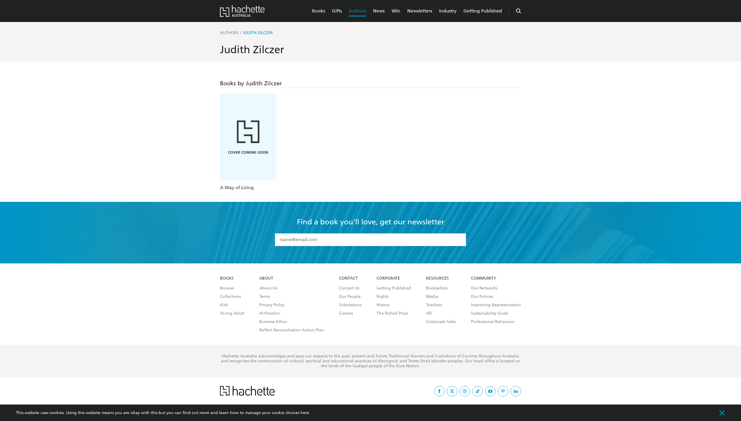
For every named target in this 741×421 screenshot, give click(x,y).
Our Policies (482, 297)
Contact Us (349, 288)
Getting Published (482, 11)
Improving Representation (496, 305)
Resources (437, 278)
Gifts (337, 11)
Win (396, 11)
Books (318, 11)
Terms (264, 297)
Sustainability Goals (489, 313)
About (266, 278)
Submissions (350, 305)
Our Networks (484, 288)
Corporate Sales (441, 322)
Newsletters (419, 11)
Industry (447, 11)
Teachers (434, 305)
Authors (357, 11)
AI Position (269, 313)
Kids (224, 305)
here (304, 412)
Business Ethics (273, 322)
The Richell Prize (392, 313)
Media (432, 297)
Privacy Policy (272, 305)
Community (483, 278)
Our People (350, 297)
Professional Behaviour (493, 322)
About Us (268, 288)
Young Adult (232, 313)
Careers (346, 313)
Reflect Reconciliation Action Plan (291, 330)
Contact (348, 278)
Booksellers (436, 288)
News (379, 11)
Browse (227, 288)
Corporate (388, 278)
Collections (230, 297)
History (383, 305)
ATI (429, 313)
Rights (382, 297)
